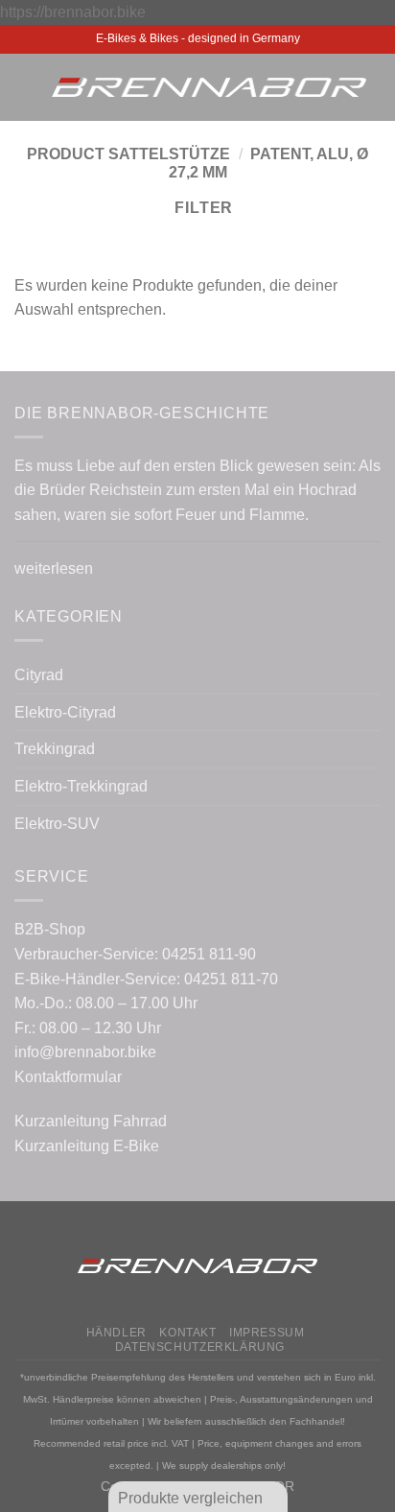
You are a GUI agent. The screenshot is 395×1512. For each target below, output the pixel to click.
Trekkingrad (54, 749)
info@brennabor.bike (85, 1052)
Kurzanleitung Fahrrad (90, 1121)
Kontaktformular (68, 1077)
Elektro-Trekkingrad (81, 786)
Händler (116, 1332)
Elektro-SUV (57, 823)
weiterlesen (53, 568)
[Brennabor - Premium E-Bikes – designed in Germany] (209, 87)
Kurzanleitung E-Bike (86, 1146)
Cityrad (38, 675)
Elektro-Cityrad (65, 712)
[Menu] (25, 86)
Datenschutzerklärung (200, 1347)
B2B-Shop (49, 929)
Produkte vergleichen (192, 1498)
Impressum (267, 1332)
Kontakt (187, 1332)
